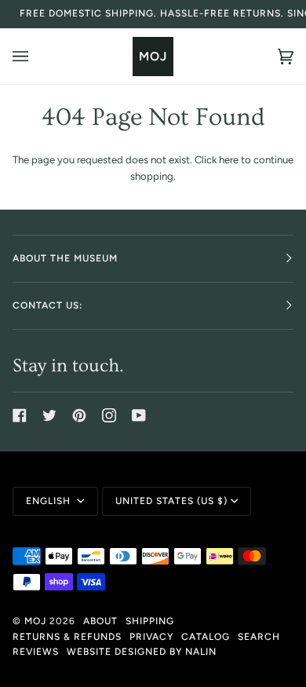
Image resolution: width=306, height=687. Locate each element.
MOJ (35, 621)
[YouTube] (139, 415)
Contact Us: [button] (47, 305)
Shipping (150, 621)
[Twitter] (49, 415)
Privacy (151, 636)
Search (259, 636)
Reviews (36, 651)
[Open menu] (36, 56)
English (50, 500)
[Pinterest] (79, 415)
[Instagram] (109, 415)
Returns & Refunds (67, 636)
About (100, 621)
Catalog (205, 636)
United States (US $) (171, 500)
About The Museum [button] (65, 258)
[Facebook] (20, 415)
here (229, 160)
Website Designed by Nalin (142, 651)
